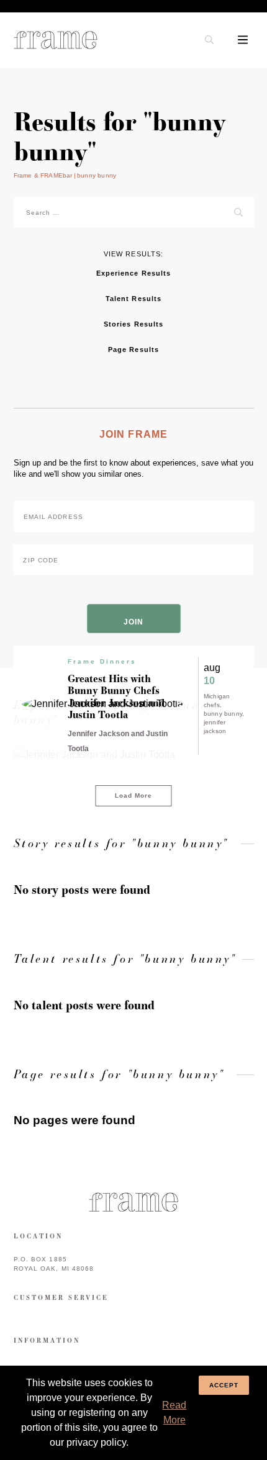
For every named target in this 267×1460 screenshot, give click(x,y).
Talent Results (134, 298)
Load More (134, 795)
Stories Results (134, 324)
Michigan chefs (217, 700)
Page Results (133, 349)
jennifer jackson (215, 726)
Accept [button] (224, 1385)
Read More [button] (174, 1412)
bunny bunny (223, 713)
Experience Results (133, 273)
